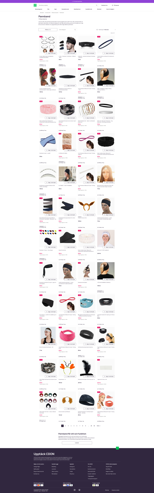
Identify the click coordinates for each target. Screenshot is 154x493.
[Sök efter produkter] (96, 5)
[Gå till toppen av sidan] (117, 448)
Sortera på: (101, 29)
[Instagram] (75, 490)
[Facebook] (79, 490)
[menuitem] (39, 9)
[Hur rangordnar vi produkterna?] (97, 30)
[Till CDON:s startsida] (35, 5)
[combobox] (68, 5)
